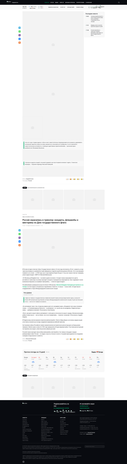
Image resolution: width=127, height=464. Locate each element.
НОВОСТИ (47, 2)
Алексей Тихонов (91, 432)
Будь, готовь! (44, 421)
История (62, 421)
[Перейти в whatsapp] (19, 31)
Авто (23, 434)
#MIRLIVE (62, 2)
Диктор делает (44, 424)
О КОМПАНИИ (89, 2)
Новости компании (64, 424)
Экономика (24, 422)
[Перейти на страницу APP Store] (90, 411)
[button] (15, 2)
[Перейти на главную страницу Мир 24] (9, 2)
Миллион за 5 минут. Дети (47, 432)
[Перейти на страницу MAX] (58, 411)
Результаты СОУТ (64, 432)
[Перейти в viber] (19, 35)
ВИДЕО (56, 2)
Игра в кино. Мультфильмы (47, 427)
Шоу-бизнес (25, 437)
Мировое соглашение (46, 435)
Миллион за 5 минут (45, 430)
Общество (24, 421)
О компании (62, 419)
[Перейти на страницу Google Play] (83, 411)
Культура (24, 435)
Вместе (42, 419)
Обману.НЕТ (44, 437)
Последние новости (92, 14)
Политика (24, 419)
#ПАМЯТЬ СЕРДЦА (79, 7)
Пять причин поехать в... (46, 440)
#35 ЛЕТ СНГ (62, 7)
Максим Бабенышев (31, 338)
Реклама (62, 429)
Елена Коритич (89, 434)
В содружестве (25, 426)
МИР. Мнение (44, 434)
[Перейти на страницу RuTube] (70, 411)
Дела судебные (44, 422)
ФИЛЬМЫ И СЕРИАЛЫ (70, 2)
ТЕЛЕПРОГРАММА (80, 2)
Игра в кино (43, 426)
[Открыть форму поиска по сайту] (119, 2)
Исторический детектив (46, 429)
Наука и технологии (26, 429)
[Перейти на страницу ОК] (61, 411)
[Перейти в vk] (19, 39)
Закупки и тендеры (64, 430)
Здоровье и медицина (27, 430)
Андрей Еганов (29, 179)
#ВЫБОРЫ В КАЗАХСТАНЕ (53, 7)
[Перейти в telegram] (19, 27)
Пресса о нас (63, 426)
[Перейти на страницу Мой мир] (64, 411)
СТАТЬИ (52, 2)
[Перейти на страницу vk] (55, 411)
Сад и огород (25, 440)
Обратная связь (63, 434)
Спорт (23, 432)
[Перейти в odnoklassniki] (19, 42)
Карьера (62, 427)
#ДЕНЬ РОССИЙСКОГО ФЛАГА (28, 216)
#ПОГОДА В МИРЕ (70, 7)
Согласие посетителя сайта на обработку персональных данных (34, 452)
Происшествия (25, 424)
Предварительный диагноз (47, 438)
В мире (23, 427)
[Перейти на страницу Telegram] (73, 411)
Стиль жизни (25, 438)
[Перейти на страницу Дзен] (67, 411)
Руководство (63, 422)
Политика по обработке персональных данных (31, 451)
